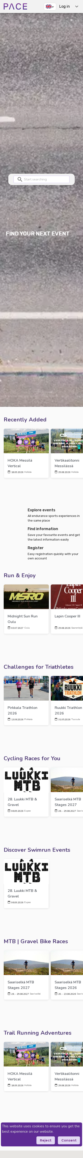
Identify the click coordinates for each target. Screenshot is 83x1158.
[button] (50, 6)
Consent (69, 1140)
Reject (45, 1140)
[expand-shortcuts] (76, 6)
